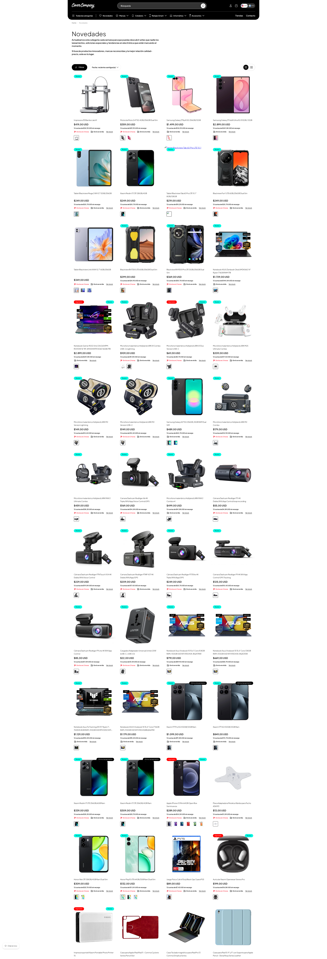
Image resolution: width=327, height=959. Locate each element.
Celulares (139, 16)
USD (245, 6)
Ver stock (109, 132)
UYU (252, 6)
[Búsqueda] (203, 5)
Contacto (250, 15)
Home (74, 23)
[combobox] (160, 6)
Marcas (122, 16)
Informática (178, 16)
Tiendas (239, 15)
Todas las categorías (84, 16)
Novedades (108, 16)
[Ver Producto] (94, 244)
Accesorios (196, 16)
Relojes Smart (158, 16)
